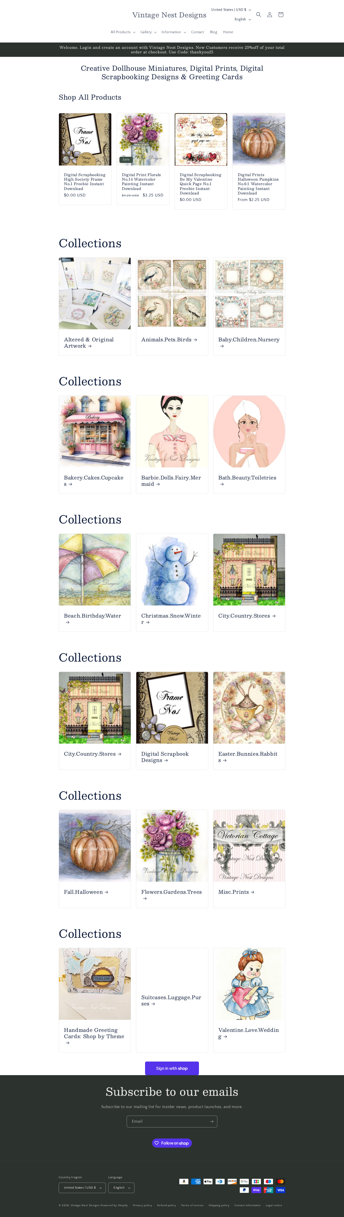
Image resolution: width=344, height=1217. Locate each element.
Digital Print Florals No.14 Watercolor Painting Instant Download (141, 181)
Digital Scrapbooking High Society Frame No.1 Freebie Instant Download (85, 181)
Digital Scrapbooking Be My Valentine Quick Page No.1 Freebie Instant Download (200, 183)
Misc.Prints (233, 891)
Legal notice (274, 1205)
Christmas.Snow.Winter (171, 618)
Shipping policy (219, 1205)
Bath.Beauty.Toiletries (247, 477)
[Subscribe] (211, 1121)
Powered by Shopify (114, 1205)
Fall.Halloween (83, 891)
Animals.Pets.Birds (166, 339)
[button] (122, 32)
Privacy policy (142, 1205)
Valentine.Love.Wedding (248, 1033)
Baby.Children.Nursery (249, 339)
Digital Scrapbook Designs (165, 756)
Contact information (247, 1205)
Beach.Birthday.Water (92, 616)
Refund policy (166, 1205)
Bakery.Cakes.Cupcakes (93, 480)
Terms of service (192, 1205)
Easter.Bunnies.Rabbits (248, 756)
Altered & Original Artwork (89, 342)
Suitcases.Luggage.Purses (171, 1000)
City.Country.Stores (244, 615)
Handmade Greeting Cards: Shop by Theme (94, 1033)
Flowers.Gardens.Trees (171, 892)
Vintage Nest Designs (85, 1205)
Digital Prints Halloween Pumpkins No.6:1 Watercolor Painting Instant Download (258, 183)
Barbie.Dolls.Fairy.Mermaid (171, 480)
